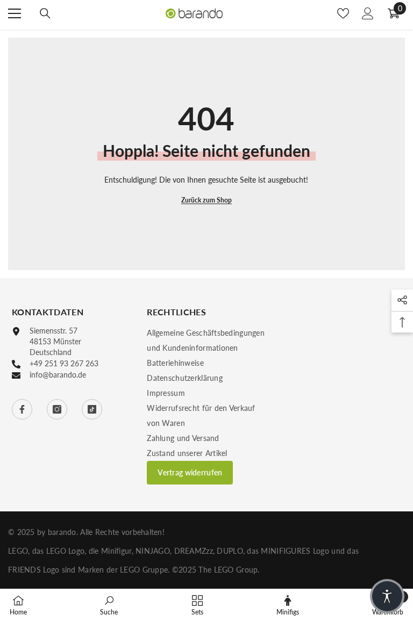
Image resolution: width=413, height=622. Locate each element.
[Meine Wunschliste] (343, 13)
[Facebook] (22, 409)
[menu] (14, 13)
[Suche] (45, 13)
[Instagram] (57, 409)
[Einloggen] (368, 13)
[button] (387, 596)
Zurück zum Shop (206, 200)
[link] (109, 605)
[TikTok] (92, 409)
